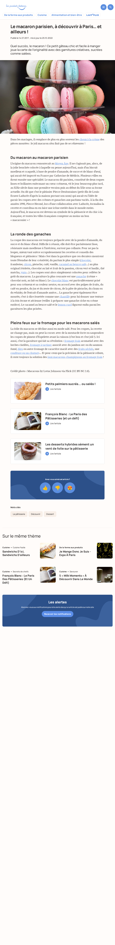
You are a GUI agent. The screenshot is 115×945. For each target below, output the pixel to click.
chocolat (85, 260)
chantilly (64, 296)
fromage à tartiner (41, 345)
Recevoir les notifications (57, 613)
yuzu (23, 272)
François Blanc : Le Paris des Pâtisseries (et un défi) (18, 579)
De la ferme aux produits (18, 15)
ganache (81, 276)
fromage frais (72, 341)
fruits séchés (85, 349)
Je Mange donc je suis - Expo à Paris (75, 553)
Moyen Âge (61, 163)
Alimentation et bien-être (67, 15)
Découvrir (35, 514)
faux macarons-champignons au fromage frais (74, 357)
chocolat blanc (60, 280)
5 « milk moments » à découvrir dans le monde (76, 577)
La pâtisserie (19, 514)
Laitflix (93, 15)
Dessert (50, 514)
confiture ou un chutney (24, 353)
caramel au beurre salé (72, 264)
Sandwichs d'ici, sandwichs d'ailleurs (16, 553)
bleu (20, 349)
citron (27, 264)
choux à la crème (89, 139)
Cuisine (42, 15)
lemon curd (65, 304)
